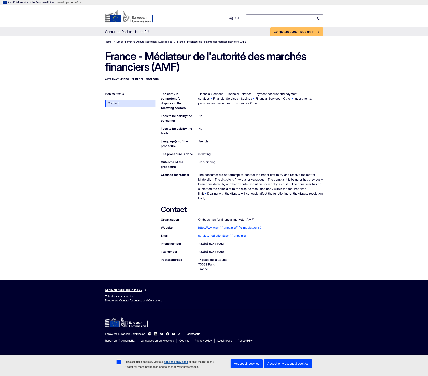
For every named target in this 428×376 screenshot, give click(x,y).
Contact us (193, 334)
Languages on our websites (157, 340)
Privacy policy (203, 340)
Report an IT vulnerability (120, 340)
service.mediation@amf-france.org (222, 235)
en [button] (237, 18)
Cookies (184, 340)
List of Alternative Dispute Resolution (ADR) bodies (144, 41)
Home (108, 41)
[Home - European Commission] (132, 16)
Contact (113, 103)
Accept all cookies (246, 363)
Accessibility (245, 340)
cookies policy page (176, 361)
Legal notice (224, 340)
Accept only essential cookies (287, 363)
